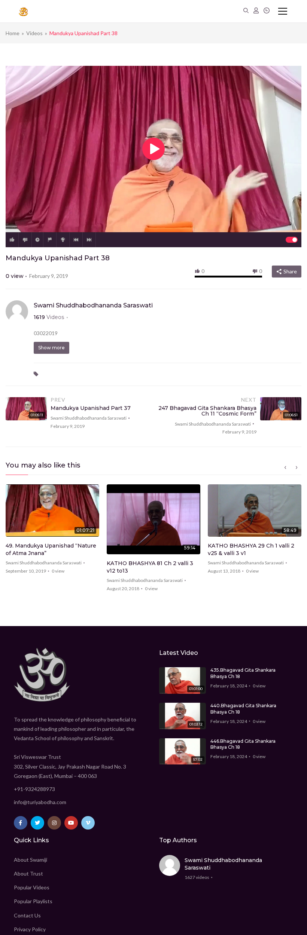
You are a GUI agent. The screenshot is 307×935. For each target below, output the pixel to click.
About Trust (28, 873)
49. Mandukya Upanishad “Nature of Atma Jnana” (51, 549)
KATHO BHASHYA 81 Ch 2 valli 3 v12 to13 (150, 567)
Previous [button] (285, 467)
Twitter (37, 823)
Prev (76, 239)
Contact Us (27, 915)
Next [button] (296, 467)
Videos (34, 33)
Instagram (54, 823)
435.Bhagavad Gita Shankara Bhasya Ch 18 (243, 673)
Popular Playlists (33, 901)
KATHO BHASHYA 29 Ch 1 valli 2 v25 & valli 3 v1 (251, 549)
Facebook (20, 823)
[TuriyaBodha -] (23, 11)
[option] (52, 531)
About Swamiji (30, 859)
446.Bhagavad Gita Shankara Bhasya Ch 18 (243, 744)
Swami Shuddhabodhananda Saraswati (93, 305)
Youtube (71, 823)
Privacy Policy (30, 929)
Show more (51, 347)
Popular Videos (31, 887)
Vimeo (88, 823)
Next (89, 239)
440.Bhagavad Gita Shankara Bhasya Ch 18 (243, 709)
